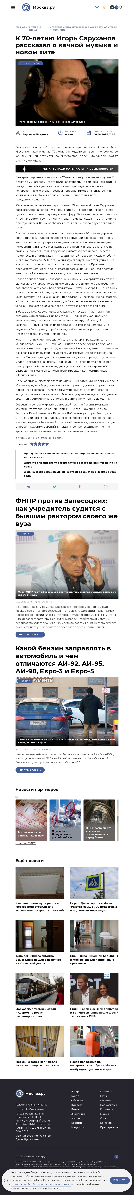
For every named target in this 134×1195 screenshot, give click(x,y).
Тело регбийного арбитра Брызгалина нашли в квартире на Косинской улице (38, 959)
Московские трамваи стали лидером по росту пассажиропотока (36, 1012)
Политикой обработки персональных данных (41, 1184)
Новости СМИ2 (26, 843)
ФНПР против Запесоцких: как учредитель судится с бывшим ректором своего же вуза (67, 512)
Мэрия (104, 1114)
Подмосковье (108, 1105)
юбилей (59, 437)
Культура (76, 1105)
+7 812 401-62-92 (37, 1104)
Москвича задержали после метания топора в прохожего (37, 1063)
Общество (25, 533)
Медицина (77, 1127)
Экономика (78, 1114)
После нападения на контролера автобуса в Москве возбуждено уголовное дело (93, 1065)
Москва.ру (44, 7)
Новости (25, 681)
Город (75, 1096)
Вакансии (77, 1122)
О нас (103, 1118)
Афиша (75, 1118)
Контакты (106, 1122)
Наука (104, 1096)
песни (47, 437)
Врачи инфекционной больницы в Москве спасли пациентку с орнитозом (94, 959)
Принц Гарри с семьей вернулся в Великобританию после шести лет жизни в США (94, 1012)
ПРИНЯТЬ (119, 1180)
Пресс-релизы (109, 1127)
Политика (106, 1100)
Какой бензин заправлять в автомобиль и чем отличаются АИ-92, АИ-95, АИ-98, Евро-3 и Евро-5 (63, 659)
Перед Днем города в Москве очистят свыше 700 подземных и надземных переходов (93, 907)
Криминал (106, 1091)
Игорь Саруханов (28, 437)
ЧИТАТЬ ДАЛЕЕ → (30, 634)
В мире (75, 1091)
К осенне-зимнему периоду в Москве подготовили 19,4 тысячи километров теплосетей (40, 907)
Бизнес (75, 1109)
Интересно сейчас (31, 63)
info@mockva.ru (34, 1109)
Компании (106, 1109)
